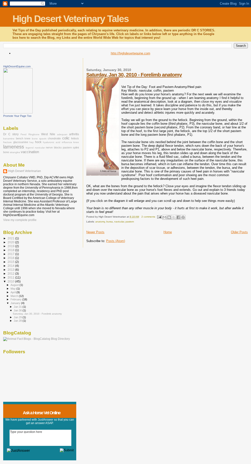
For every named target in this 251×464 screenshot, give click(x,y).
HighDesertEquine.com (17, 66)
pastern (130, 221)
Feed (23, 134)
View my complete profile (20, 220)
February (16, 299)
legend (30, 147)
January (16, 303)
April (13, 292)
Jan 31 (18, 306)
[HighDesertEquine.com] (18, 112)
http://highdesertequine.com (130, 53)
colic (66, 138)
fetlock (75, 138)
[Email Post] (159, 216)
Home (167, 232)
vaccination (30, 152)
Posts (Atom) (115, 241)
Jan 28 (18, 320)
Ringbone (33, 134)
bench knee (23, 138)
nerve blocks (54, 147)
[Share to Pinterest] (183, 217)
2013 (11, 269)
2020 (11, 242)
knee (76, 142)
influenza (67, 142)
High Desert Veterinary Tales (71, 18)
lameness (13, 146)
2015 (11, 261)
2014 (11, 265)
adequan (62, 134)
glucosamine (20, 142)
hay (31, 142)
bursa (109, 221)
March (15, 295)
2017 (11, 254)
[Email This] (164, 217)
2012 (11, 273)
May (13, 288)
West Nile (48, 134)
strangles (15, 152)
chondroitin (54, 138)
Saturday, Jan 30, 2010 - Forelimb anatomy (134, 74)
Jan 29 (18, 317)
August (15, 284)
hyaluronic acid (52, 142)
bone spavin (39, 138)
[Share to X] (173, 217)
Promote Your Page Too (17, 115)
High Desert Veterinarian (24, 171)
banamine (8, 138)
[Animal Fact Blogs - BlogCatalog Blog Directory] (36, 339)
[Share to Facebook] (178, 217)
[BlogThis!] (169, 217)
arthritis (74, 134)
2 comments (148, 216)
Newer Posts (95, 232)
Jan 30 (18, 310)
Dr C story (11, 134)
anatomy (100, 221)
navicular (119, 221)
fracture (7, 142)
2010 (11, 281)
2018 (11, 250)
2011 (11, 277)
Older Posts (239, 232)
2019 (11, 246)
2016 (11, 257)
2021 (11, 238)
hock (38, 142)
